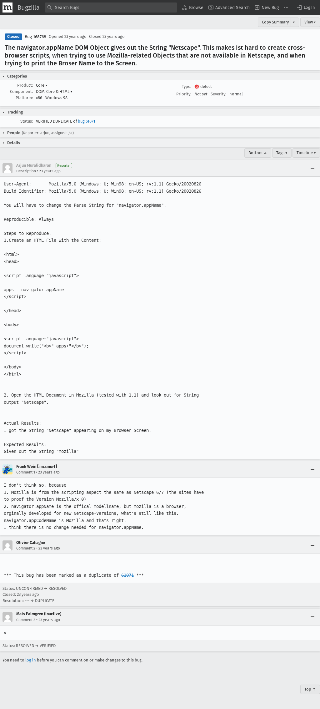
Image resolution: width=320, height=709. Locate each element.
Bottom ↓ (257, 152)
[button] (306, 8)
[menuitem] (193, 8)
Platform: (24, 97)
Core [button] (42, 85)
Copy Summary (275, 22)
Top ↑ (310, 689)
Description (26, 171)
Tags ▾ (282, 152)
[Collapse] (313, 168)
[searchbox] (111, 8)
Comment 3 (25, 620)
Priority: (183, 94)
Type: (186, 86)
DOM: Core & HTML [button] (54, 91)
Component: (21, 91)
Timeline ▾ (306, 152)
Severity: (218, 94)
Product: (25, 85)
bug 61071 (86, 121)
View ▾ (310, 22)
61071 (127, 575)
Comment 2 (25, 548)
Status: (26, 121)
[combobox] (111, 8)
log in (30, 660)
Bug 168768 (35, 36)
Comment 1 (25, 472)
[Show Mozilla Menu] (7, 8)
